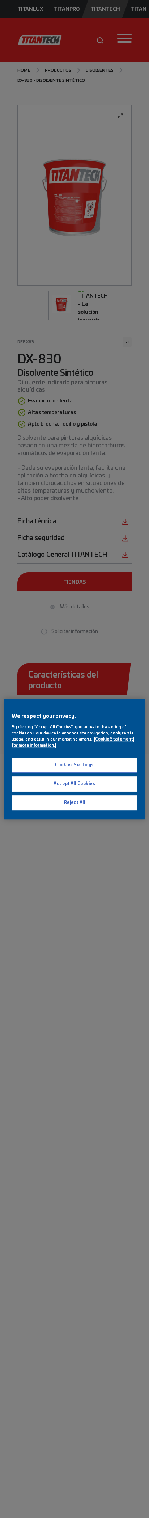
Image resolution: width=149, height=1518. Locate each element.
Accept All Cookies (74, 784)
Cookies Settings (74, 765)
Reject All (74, 803)
